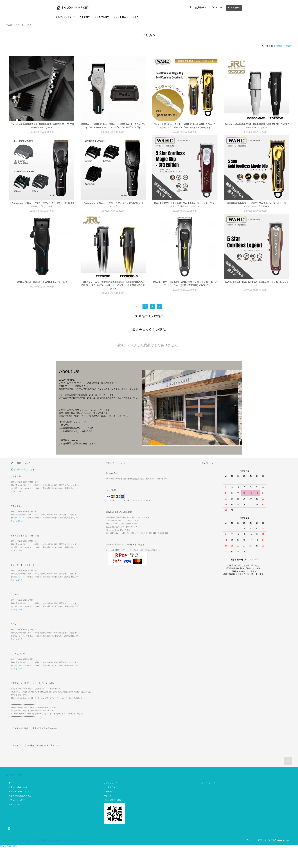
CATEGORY (64, 17)
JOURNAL (121, 17)
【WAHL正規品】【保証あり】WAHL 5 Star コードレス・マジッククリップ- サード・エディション (185, 205)
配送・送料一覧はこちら (22, 469)
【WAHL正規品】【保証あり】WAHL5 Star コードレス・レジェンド (256, 283)
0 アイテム (235, 8)
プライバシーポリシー (18, 800)
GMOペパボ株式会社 (55, 840)
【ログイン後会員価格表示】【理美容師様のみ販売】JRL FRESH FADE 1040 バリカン (42, 126)
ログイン (212, 7)
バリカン (29, 25)
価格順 (279, 45)
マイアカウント (110, 787)
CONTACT (102, 17)
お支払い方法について (18, 787)
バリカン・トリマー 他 (14, 25)
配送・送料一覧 (7, 846)
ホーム (11, 783)
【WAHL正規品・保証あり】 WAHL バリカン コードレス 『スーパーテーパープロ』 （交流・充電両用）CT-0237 (184, 283)
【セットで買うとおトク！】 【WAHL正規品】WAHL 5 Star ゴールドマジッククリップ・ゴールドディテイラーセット (185, 126)
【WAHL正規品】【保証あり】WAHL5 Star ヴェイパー (42, 282)
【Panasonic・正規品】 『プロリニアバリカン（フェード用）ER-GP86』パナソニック (41, 205)
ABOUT (85, 17)
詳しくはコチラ (17, 491)
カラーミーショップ (16, 840)
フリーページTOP (207, 783)
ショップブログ (110, 783)
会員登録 (199, 7)
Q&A (136, 17)
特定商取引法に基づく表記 (20, 796)
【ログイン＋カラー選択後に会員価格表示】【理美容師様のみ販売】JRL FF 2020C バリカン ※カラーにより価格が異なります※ (113, 285)
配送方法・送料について (19, 791)
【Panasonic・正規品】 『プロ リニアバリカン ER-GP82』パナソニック (113, 205)
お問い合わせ (14, 804)
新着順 (289, 45)
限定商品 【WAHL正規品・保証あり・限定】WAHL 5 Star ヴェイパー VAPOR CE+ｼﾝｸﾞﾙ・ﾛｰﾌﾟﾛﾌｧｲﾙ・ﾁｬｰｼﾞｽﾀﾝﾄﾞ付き (113, 126)
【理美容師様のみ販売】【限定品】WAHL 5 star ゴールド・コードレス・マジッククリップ (256, 205)
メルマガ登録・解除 (112, 800)
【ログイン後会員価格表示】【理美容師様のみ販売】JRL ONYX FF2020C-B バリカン (256, 126)
